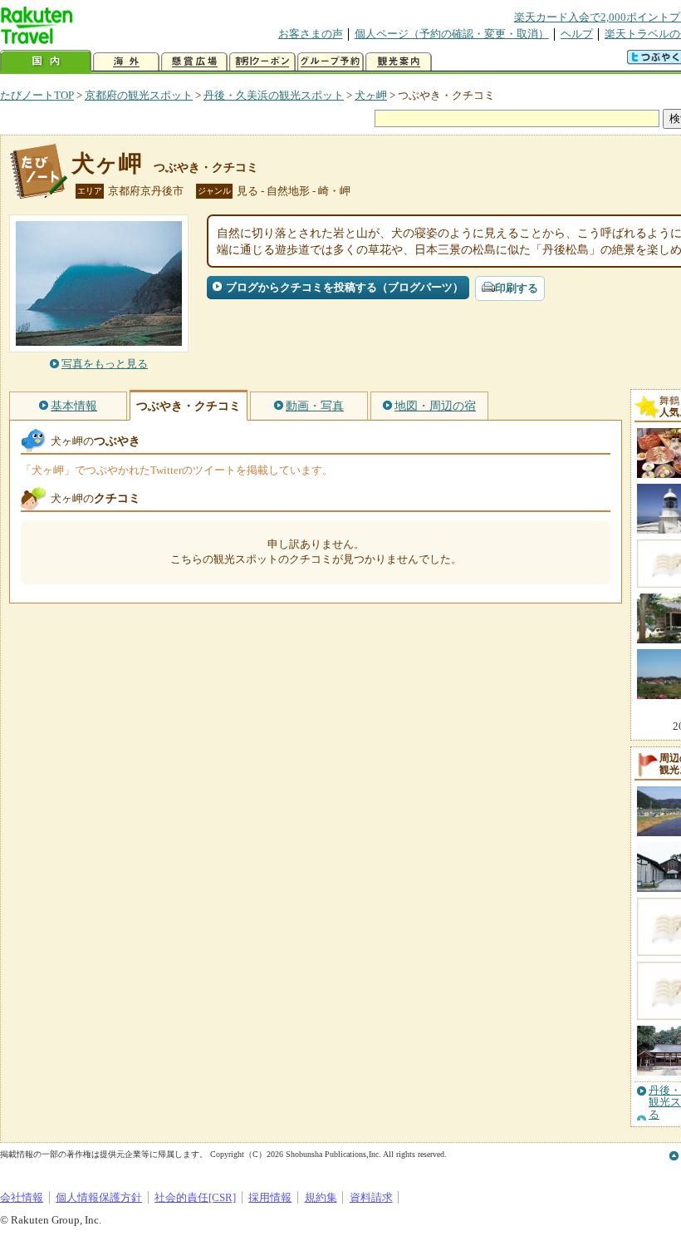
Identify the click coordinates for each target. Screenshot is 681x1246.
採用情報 (270, 1197)
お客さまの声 (310, 33)
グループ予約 (330, 62)
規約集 (321, 1197)
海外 (126, 62)
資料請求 (371, 1197)
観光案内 (398, 62)
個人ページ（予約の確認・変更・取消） (452, 33)
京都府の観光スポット (139, 95)
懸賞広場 (194, 62)
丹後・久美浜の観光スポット (273, 95)
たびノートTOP (37, 95)
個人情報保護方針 (99, 1197)
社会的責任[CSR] (195, 1197)
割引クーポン (262, 62)
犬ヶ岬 (371, 95)
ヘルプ (577, 33)
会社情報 (21, 1197)
